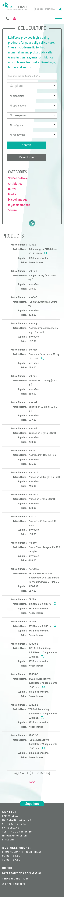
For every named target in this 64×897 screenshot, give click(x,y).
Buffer (12, 189)
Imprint (7, 868)
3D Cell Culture (18, 178)
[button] (58, 19)
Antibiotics (15, 184)
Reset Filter (26, 157)
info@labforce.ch (14, 836)
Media (12, 194)
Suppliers (32, 804)
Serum (12, 210)
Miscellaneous (18, 199)
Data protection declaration (22, 873)
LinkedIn (8, 840)
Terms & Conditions (15, 879)
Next (32, 782)
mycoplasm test (19, 205)
